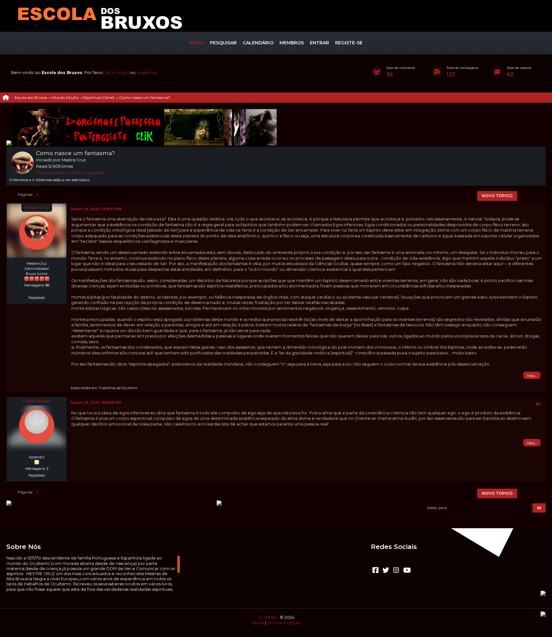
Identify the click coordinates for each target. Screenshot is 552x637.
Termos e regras (283, 622)
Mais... (532, 376)
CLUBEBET (268, 617)
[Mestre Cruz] (36, 290)
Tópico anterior (52, 172)
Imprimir (532, 195)
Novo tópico (497, 195)
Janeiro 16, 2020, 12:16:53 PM (96, 209)
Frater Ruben (36, 401)
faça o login (117, 72)
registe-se (146, 72)
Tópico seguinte (87, 172)
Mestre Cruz (37, 207)
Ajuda (258, 622)
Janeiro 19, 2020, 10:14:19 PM (96, 403)
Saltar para (437, 508)
